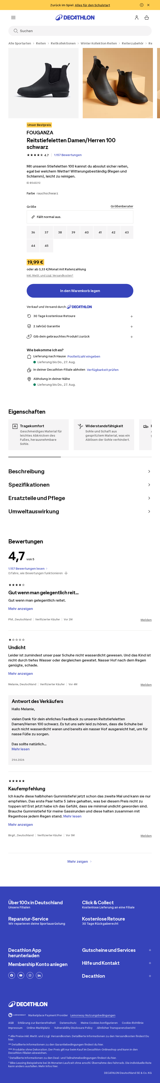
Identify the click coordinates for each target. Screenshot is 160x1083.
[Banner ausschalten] (141, 5)
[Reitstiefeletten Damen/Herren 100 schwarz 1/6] (43, 83)
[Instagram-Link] (30, 975)
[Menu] (13, 18)
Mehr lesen (21, 749)
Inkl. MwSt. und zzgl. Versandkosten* (50, 275)
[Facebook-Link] (11, 975)
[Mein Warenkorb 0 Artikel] (147, 18)
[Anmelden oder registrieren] (137, 18)
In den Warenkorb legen (80, 291)
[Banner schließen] (148, 5)
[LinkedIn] (39, 975)
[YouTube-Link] (21, 975)
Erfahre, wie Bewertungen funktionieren (35, 573)
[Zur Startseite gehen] (75, 17)
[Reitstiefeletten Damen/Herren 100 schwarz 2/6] (118, 83)
